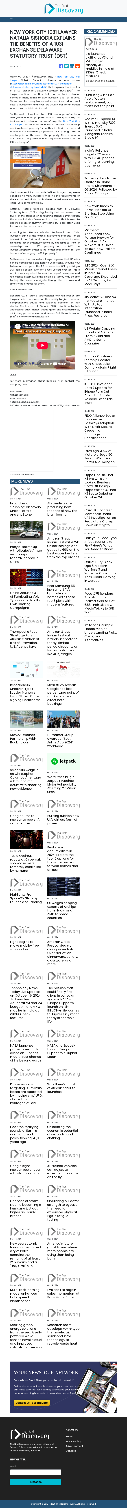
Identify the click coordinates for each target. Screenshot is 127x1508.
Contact (71, 1450)
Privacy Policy (73, 1441)
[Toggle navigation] (11, 19)
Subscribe (36, 1482)
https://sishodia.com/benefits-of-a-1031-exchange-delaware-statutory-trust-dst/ (41, 85)
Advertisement (74, 1446)
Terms (69, 1436)
